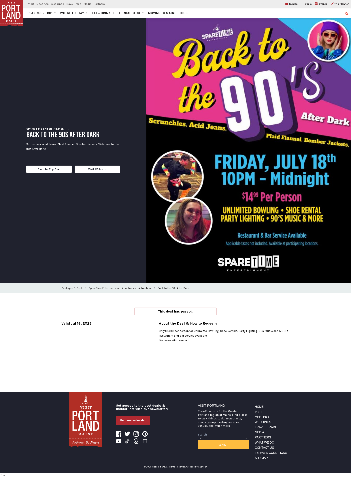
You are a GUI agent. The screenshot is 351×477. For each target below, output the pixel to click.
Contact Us (264, 447)
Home (259, 406)
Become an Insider (133, 420)
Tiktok (127, 441)
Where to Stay (72, 13)
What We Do (264, 442)
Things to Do (129, 13)
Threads (136, 441)
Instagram (136, 434)
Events (323, 3)
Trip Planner (341, 3)
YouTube (118, 441)
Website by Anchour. (196, 466)
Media (87, 3)
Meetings (42, 3)
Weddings (57, 3)
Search (223, 444)
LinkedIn (145, 441)
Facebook (118, 434)
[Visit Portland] (11, 9)
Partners (99, 3)
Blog (184, 13)
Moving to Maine (162, 13)
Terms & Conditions (271, 452)
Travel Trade (73, 3)
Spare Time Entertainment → (48, 128)
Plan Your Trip (40, 13)
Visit (31, 3)
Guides (293, 3)
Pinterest (145, 434)
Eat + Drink (101, 13)
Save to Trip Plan (49, 169)
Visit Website (97, 169)
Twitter (127, 434)
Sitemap (261, 457)
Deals (308, 3)
